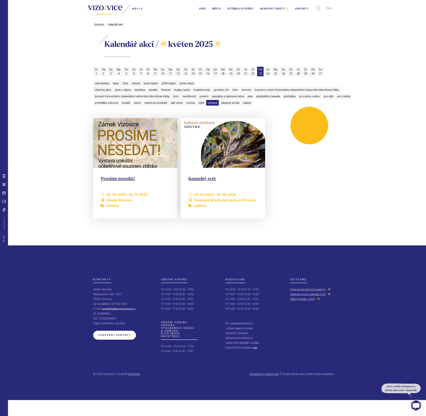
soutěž (126, 103)
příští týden (169, 83)
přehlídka (290, 96)
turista (190, 103)
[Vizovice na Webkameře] (4, 201)
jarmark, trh (221, 90)
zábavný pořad (230, 103)
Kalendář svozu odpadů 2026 (308, 294)
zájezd (247, 103)
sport (137, 103)
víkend (136, 83)
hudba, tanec (182, 90)
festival (165, 90)
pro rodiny (343, 96)
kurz (176, 96)
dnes (116, 83)
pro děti (328, 96)
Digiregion (134, 374)
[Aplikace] (4, 176)
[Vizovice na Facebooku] (4, 210)
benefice (140, 90)
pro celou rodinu (309, 96)
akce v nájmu (123, 90)
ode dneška (102, 83)
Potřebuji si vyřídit (240, 8)
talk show (177, 103)
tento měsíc (187, 83)
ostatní (204, 96)
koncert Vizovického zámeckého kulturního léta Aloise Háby (132, 96)
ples (250, 96)
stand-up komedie (155, 103)
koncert (246, 90)
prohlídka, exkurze (106, 103)
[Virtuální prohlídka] (4, 184)
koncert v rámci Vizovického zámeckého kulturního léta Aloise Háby (297, 90)
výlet (201, 103)
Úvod (202, 8)
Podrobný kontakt (115, 335)
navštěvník (189, 96)
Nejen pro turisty (272, 8)
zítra (125, 83)
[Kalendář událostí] (4, 193)
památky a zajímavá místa (228, 96)
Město (216, 8)
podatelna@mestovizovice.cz (118, 308)
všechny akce (103, 90)
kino (235, 90)
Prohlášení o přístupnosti (264, 374)
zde (255, 347)
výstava (212, 103)
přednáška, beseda (268, 96)
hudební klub (202, 90)
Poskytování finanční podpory (308, 289)
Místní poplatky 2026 (302, 299)
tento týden (151, 83)
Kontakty (301, 8)
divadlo (153, 90)
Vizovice (98, 24)
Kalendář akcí (115, 24)
